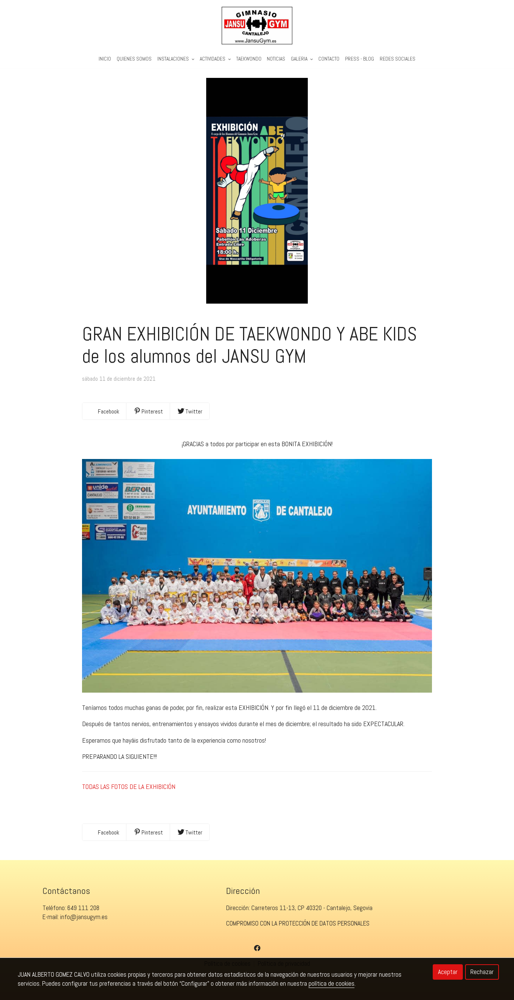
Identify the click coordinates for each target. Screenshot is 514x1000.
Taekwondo (249, 59)
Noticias (276, 59)
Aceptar (448, 972)
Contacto (328, 59)
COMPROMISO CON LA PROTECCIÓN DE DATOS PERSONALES (298, 923)
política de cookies (331, 983)
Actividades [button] (213, 59)
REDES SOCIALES (397, 59)
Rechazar (482, 972)
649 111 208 (83, 908)
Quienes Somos (134, 59)
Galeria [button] (300, 59)
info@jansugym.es (84, 917)
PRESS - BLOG (359, 59)
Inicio (105, 59)
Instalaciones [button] (173, 59)
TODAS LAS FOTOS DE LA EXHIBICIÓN (128, 786)
